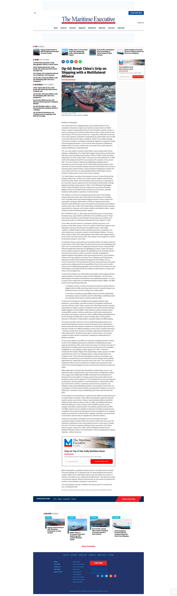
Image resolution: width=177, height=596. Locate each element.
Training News (77, 574)
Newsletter (92, 28)
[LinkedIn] (102, 575)
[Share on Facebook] (63, 61)
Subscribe (120, 28)
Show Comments (88, 546)
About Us (66, 555)
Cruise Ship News (78, 567)
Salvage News (77, 572)
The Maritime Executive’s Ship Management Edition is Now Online (45, 63)
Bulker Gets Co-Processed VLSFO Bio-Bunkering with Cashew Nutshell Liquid (78, 52)
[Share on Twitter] (67, 61)
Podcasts (72, 28)
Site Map (111, 555)
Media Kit (141, 22)
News (56, 562)
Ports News (76, 569)
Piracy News (76, 562)
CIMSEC (85, 115)
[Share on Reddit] (76, 61)
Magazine (82, 28)
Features (63, 28)
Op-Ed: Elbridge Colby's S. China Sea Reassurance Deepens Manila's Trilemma (45, 108)
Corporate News (78, 582)
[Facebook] (97, 575)
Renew (73, 499)
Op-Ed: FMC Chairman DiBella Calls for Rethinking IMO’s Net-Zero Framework (45, 79)
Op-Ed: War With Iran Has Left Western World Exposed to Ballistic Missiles (45, 102)
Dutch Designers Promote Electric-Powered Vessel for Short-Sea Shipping (134, 51)
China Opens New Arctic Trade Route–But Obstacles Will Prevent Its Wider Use (45, 69)
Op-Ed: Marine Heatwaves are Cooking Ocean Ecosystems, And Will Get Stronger (44, 114)
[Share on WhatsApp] (80, 61)
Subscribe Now (101, 461)
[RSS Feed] (110, 575)
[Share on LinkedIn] (71, 61)
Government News (78, 577)
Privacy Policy (102, 555)
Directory (111, 28)
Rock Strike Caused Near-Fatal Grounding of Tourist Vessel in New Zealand (106, 52)
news (56, 28)
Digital (60, 499)
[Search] (35, 13)
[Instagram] (115, 575)
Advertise (102, 28)
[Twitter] (106, 575)
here (63, 487)
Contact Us (92, 555)
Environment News (79, 579)
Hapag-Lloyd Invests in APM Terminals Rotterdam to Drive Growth (50, 51)
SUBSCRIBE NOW (136, 13)
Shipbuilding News (78, 564)
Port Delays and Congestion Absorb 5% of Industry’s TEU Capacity (45, 74)
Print (54, 499)
